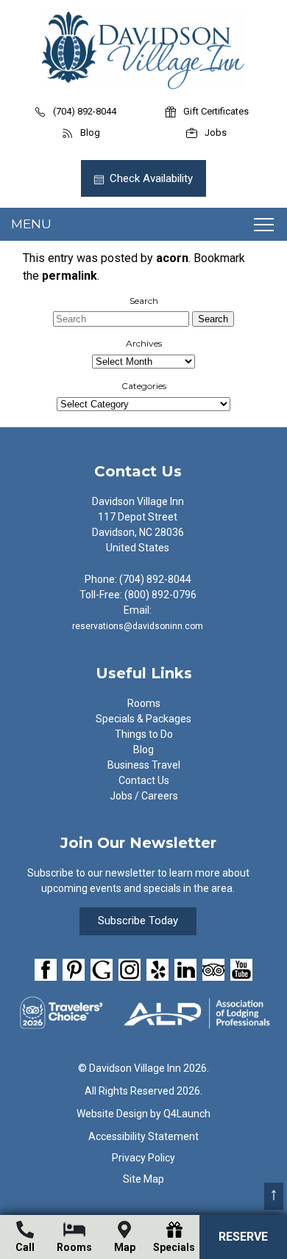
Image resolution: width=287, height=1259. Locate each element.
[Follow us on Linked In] (185, 970)
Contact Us (143, 780)
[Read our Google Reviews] (102, 970)
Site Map (143, 1179)
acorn (172, 258)
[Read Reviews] (213, 970)
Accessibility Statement (143, 1136)
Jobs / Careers (144, 796)
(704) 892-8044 (84, 111)
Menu (31, 224)
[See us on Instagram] (129, 970)
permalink (69, 276)
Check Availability (151, 178)
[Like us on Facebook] (46, 970)
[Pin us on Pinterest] (74, 970)
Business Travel (143, 765)
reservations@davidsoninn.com (137, 626)
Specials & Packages (143, 719)
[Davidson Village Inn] (143, 85)
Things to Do (144, 734)
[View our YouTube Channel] (241, 970)
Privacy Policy (143, 1158)
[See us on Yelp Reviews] (157, 970)
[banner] (143, 972)
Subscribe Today (138, 920)
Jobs (216, 132)
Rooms (143, 703)
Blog (90, 132)
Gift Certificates (216, 111)
